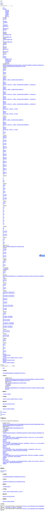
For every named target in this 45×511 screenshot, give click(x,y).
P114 (4, 243)
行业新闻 (8, 355)
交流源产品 (31, 276)
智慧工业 (7, 16)
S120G (4, 203)
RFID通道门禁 (35, 65)
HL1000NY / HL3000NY (8, 327)
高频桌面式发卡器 (14, 246)
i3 (3, 177)
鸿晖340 (19, 98)
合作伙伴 (20, 357)
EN (1, 3)
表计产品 (17, 276)
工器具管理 (5, 23)
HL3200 (4, 313)
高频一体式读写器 (7, 246)
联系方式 (5, 362)
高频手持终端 (21, 246)
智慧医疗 (7, 12)
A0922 (4, 189)
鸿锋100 (13, 118)
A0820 (4, 192)
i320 (3, 181)
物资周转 (5, 31)
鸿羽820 (4, 69)
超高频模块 (29, 65)
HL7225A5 (5, 235)
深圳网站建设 (41, 506)
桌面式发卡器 (9, 380)
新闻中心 (5, 354)
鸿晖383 (19, 93)
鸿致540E (5, 137)
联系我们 (5, 361)
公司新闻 (5, 355)
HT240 (4, 272)
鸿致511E (5, 165)
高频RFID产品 (8, 60)
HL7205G (5, 195)
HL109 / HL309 (6, 336)
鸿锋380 (13, 88)
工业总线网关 (8, 61)
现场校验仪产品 (41, 432)
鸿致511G (5, 173)
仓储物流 (7, 14)
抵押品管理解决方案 (7, 36)
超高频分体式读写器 (14, 65)
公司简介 (5, 357)
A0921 (4, 185)
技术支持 (36, 506)
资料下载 (13, 360)
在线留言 (9, 362)
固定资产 (7, 15)
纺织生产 (5, 55)
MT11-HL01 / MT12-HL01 (8, 306)
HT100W (4, 250)
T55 (3, 214)
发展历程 (13, 357)
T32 (3, 221)
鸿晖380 (19, 103)
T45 (3, 211)
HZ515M (4, 144)
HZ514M (4, 141)
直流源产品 (36, 276)
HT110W (4, 253)
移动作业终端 (6, 276)
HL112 (4, 345)
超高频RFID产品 (8, 59)
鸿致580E (5, 158)
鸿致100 (10, 128)
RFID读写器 (19, 507)
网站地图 (32, 506)
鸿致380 (10, 112)
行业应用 (5, 9)
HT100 (4, 132)
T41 (3, 207)
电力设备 (7, 62)
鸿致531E (5, 162)
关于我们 (5, 356)
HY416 (4, 262)
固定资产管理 (5, 50)
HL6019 (4, 340)
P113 (4, 239)
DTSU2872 (5, 302)
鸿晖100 (16, 123)
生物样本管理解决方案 (7, 40)
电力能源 (7, 10)
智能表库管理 (5, 27)
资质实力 (17, 357)
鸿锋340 (13, 78)
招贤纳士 (13, 362)
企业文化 (9, 357)
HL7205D (5, 198)
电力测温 (5, 20)
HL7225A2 (5, 231)
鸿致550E (5, 147)
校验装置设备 (12, 276)
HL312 (4, 348)
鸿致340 (10, 107)
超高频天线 (40, 65)
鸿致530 (4, 151)
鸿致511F (5, 169)
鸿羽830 (4, 73)
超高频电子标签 (11, 66)
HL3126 (4, 351)
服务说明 (5, 360)
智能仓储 (5, 45)
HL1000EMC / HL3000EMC (8, 323)
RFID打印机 (22, 66)
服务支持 (5, 358)
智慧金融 (7, 11)
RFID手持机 (7, 507)
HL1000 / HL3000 (6, 320)
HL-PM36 (5, 309)
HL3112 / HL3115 (6, 331)
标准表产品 (26, 276)
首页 (4, 7)
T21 (3, 217)
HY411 (4, 265)
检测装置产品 (21, 276)
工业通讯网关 (5, 269)
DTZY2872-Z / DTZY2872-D (8, 296)
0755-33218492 (3, 470)
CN (2, 3)
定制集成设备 (17, 66)
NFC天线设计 (13, 507)
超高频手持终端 (6, 65)
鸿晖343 (19, 83)
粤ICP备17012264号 (26, 506)
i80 (3, 228)
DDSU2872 (5, 299)
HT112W (4, 256)
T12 (3, 224)
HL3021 (4, 288)
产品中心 (5, 57)
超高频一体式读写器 (22, 65)
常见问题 (9, 360)
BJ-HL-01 (5, 280)
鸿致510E (5, 155)
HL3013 (4, 285)
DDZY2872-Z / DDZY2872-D (9, 293)
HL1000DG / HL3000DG (8, 317)
